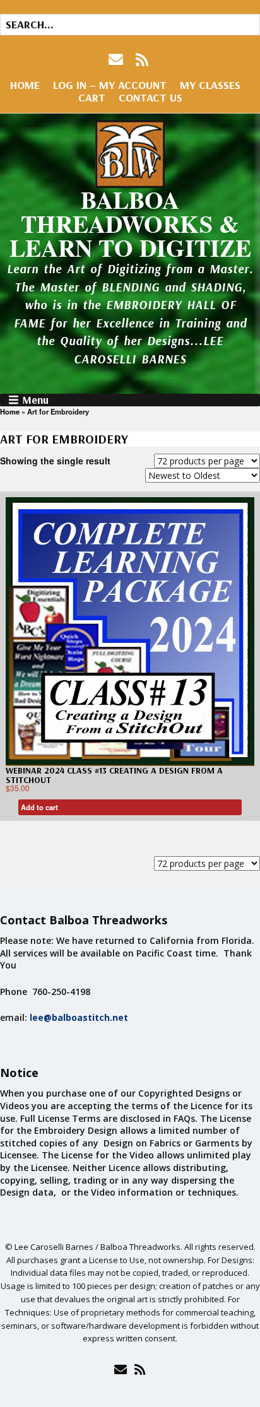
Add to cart (39, 807)
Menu (35, 400)
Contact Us (150, 97)
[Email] (120, 1369)
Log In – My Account (110, 85)
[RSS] (142, 59)
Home (25, 85)
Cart (91, 97)
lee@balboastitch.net (79, 1017)
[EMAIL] (117, 59)
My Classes (210, 85)
